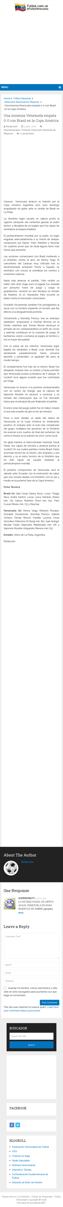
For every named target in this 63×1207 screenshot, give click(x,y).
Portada (25, 130)
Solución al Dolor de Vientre (27, 1182)
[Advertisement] (31, 51)
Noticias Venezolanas (23, 1165)
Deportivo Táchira (21, 1169)
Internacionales (12, 130)
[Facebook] (12, 1125)
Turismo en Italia (21, 1156)
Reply (21, 913)
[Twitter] (17, 1125)
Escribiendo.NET (38, 1203)
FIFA (14, 1151)
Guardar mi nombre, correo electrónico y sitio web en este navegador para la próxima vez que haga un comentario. (30, 992)
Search (31, 1045)
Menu (4, 87)
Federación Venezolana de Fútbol (30, 1146)
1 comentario (27, 133)
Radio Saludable (21, 1160)
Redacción (12, 126)
